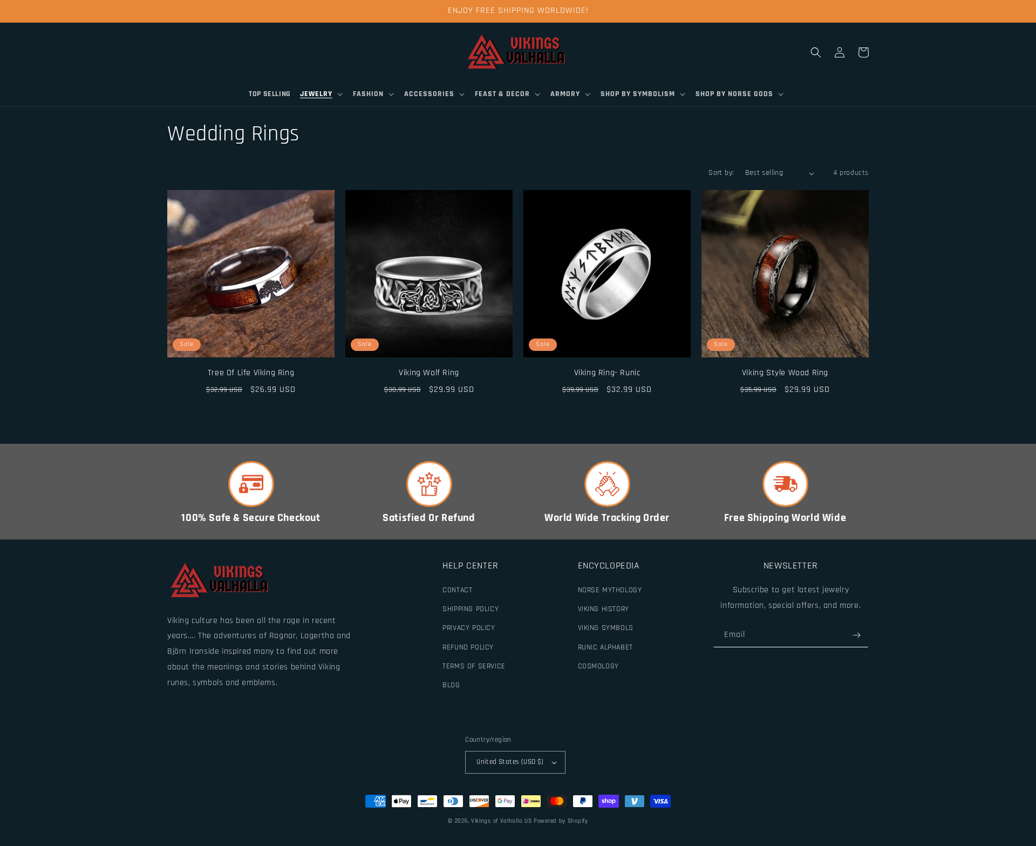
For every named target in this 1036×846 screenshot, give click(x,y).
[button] (322, 94)
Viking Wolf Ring (429, 372)
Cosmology (598, 666)
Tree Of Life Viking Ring (251, 372)
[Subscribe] (856, 635)
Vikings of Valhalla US (501, 821)
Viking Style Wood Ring (785, 372)
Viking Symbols (605, 628)
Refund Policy (468, 647)
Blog (451, 685)
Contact (457, 590)
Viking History (603, 609)
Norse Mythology (610, 590)
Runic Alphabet (605, 647)
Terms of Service (474, 666)
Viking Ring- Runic (607, 372)
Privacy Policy (468, 628)
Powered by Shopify (561, 821)
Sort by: (721, 173)
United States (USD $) (509, 761)
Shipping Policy (470, 609)
